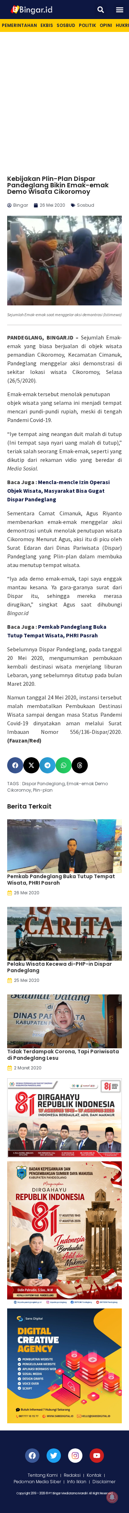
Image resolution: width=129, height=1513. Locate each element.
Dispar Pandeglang (43, 784)
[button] (100, 9)
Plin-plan (43, 790)
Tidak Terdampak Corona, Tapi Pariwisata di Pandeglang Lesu (63, 1055)
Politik (87, 25)
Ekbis (46, 25)
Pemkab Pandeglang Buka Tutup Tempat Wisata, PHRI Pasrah (61, 879)
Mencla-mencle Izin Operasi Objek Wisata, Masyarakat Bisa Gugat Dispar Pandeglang (58, 490)
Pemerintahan (19, 25)
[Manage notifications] (112, 1497)
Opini (106, 25)
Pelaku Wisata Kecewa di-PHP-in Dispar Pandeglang (59, 967)
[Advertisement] (64, 100)
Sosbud (66, 25)
